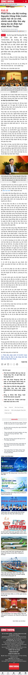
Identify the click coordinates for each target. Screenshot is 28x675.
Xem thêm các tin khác (19, 621)
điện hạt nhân (6, 190)
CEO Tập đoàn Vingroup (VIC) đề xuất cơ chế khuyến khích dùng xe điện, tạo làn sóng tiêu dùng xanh (14, 381)
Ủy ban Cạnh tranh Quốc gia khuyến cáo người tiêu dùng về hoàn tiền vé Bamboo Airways (12, 553)
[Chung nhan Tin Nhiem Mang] (14, 666)
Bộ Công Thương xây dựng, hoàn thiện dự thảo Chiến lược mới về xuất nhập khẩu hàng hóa (15, 445)
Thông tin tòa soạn (14, 650)
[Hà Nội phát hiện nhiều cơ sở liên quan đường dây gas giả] (14, 586)
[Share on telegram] (17, 364)
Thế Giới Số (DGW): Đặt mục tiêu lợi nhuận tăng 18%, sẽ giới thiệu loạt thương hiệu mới (14, 375)
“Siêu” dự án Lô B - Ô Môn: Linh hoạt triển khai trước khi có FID (14, 400)
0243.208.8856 (16, 658)
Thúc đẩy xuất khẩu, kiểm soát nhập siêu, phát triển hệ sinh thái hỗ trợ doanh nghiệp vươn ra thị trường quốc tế (13, 574)
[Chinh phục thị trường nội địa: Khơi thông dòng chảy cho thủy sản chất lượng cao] (14, 505)
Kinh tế (4, 10)
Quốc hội (7, 410)
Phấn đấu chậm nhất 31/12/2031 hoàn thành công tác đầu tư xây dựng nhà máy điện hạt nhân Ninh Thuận (14, 357)
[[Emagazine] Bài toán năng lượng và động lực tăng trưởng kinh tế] (14, 485)
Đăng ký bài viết (14, 651)
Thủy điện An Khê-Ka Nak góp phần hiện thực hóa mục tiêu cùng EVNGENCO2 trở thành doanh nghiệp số (14, 389)
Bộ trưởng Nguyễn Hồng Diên (19, 410)
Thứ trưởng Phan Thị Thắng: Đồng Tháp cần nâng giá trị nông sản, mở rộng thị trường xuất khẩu (14, 451)
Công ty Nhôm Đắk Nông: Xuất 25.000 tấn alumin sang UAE (14, 396)
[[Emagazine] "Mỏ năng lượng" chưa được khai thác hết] (14, 465)
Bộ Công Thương (19, 407)
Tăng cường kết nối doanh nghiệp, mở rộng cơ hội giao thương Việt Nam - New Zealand (15, 434)
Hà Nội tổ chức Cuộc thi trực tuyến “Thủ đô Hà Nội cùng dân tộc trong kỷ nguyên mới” (15, 423)
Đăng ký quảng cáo (14, 653)
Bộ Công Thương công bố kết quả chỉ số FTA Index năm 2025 (14, 439)
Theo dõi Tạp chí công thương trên (9, 31)
